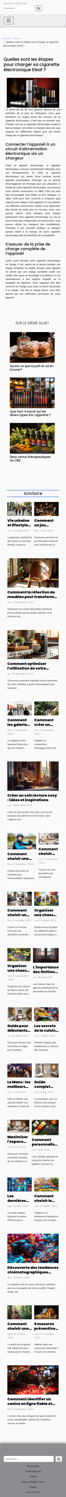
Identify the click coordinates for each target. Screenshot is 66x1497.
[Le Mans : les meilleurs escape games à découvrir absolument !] (19, 1070)
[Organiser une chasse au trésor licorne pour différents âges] (19, 954)
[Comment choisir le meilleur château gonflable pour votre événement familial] (46, 1184)
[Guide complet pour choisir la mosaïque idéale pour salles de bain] (46, 1070)
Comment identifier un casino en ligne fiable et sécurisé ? (29, 1404)
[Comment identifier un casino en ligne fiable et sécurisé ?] (33, 1379)
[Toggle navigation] (9, 20)
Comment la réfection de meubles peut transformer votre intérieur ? (32, 597)
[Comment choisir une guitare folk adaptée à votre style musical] (19, 1312)
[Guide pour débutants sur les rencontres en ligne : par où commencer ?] (19, 1014)
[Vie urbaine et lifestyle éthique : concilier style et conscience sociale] (19, 509)
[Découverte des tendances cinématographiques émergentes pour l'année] (33, 1248)
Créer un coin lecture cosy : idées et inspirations (32, 797)
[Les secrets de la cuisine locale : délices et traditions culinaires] (46, 1014)
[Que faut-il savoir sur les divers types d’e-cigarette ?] (32, 393)
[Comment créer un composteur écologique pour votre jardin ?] (46, 708)
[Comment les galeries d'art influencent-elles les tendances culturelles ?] (19, 708)
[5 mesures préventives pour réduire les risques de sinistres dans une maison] (46, 1312)
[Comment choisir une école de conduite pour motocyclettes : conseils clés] (21, 841)
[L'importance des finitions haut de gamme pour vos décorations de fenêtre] (46, 955)
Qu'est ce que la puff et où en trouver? (31, 368)
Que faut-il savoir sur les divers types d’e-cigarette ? (30, 413)
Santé (33, 1476)
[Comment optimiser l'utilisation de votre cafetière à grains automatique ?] (33, 644)
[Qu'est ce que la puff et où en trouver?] (32, 347)
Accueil (6, 38)
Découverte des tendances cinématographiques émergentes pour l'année (32, 1272)
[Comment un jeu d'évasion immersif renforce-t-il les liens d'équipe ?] (46, 509)
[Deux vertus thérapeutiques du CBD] (32, 438)
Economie (33, 1466)
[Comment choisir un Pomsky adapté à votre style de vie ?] (19, 898)
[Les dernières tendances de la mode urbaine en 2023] (19, 1184)
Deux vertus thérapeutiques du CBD (30, 459)
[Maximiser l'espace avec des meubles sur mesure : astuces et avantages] (18, 1126)
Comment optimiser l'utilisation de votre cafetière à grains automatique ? (26, 670)
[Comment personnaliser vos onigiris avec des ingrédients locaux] (45, 1127)
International (33, 1471)
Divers (17, 38)
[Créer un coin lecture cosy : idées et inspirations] (33, 776)
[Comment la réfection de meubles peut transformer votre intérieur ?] (33, 572)
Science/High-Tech (33, 1482)
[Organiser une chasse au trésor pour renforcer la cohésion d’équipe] (46, 898)
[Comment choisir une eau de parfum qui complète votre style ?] (49, 838)
